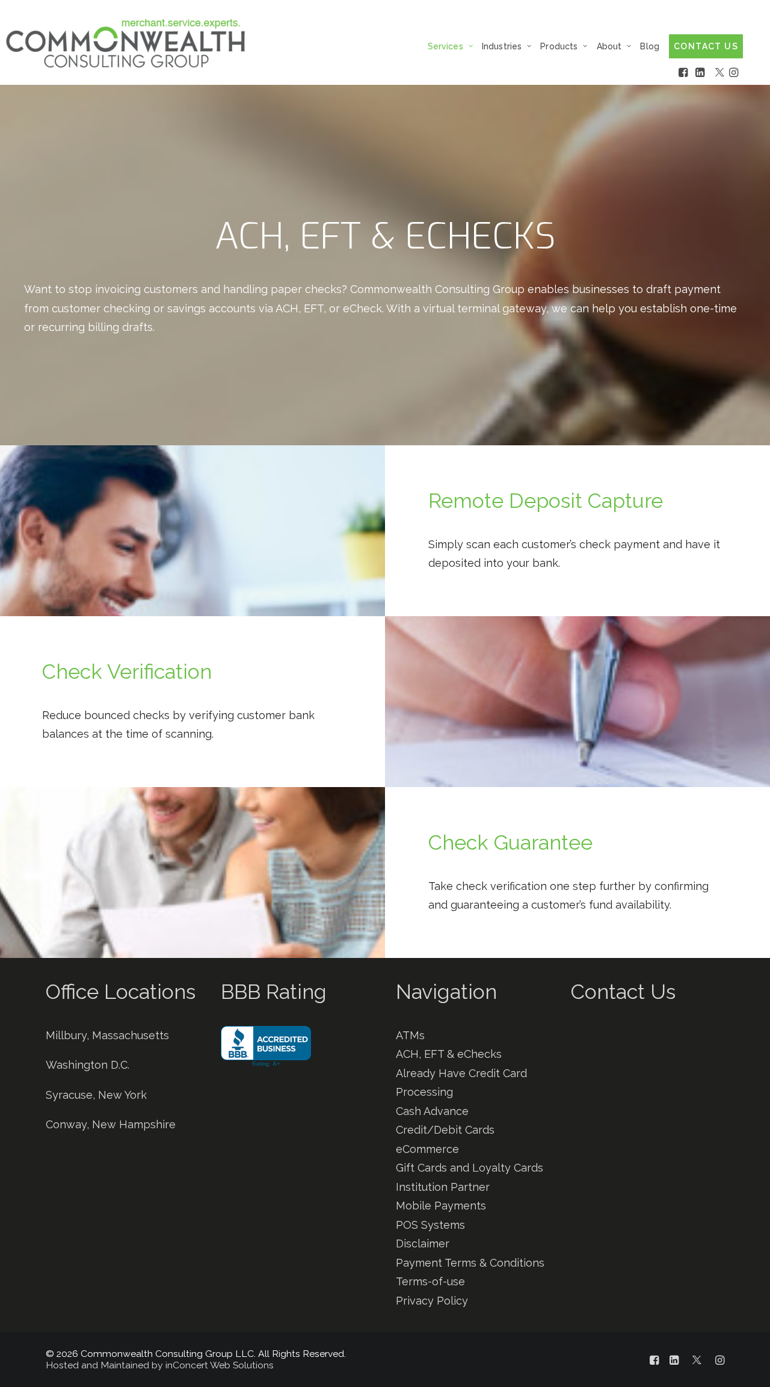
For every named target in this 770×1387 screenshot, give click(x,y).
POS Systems (430, 1225)
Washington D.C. (87, 1064)
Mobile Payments (441, 1205)
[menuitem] (453, 46)
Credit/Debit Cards (445, 1129)
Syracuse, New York (96, 1095)
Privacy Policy (432, 1300)
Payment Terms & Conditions (470, 1262)
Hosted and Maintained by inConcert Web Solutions (160, 1365)
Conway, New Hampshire (111, 1124)
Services (445, 46)
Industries (502, 46)
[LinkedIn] (703, 72)
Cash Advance (432, 1111)
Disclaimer (422, 1243)
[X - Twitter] (720, 72)
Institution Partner (443, 1187)
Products (559, 46)
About (609, 46)
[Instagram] (734, 72)
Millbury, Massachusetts (107, 1035)
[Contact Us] (636, 1145)
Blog (649, 46)
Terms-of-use (430, 1281)
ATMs (410, 1035)
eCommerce (427, 1149)
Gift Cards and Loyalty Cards (469, 1167)
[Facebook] (687, 72)
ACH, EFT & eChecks (449, 1054)
